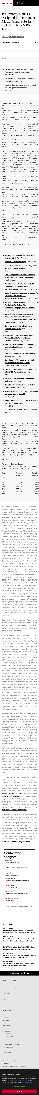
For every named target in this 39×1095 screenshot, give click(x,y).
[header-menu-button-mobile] (36, 3)
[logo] (7, 3)
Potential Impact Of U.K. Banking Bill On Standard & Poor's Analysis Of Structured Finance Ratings (20, 286)
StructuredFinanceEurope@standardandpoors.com (19, 906)
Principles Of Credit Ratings (15, 262)
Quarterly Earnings (8, 1036)
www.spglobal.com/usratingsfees (14, 810)
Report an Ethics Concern (9, 1050)
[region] (19, 1082)
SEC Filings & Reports (8, 1039)
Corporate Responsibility (9, 1061)
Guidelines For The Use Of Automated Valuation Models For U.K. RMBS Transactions (19, 362)
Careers (5, 1058)
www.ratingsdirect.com (14, 796)
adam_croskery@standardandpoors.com (16, 867)
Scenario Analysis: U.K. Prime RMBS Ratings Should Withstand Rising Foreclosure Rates (19, 338)
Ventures (5, 1022)
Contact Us (6, 1005)
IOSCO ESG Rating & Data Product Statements (15, 1066)
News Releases (7, 1033)
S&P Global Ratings (11, 981)
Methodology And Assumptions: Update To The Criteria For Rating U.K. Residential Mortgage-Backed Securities (21, 305)
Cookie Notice (28, 1082)
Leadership (6, 1063)
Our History (6, 1020)
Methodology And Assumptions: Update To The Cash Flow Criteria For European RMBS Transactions (21, 295)
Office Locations (7, 1052)
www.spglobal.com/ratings (12, 793)
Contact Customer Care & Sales (11, 1044)
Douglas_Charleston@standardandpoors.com (17, 880)
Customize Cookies (19, 1086)
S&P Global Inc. (9, 1010)
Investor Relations (7, 1031)
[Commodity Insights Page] (21, 973)
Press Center (6, 1025)
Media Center (6, 993)
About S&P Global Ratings (10, 988)
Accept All (19, 1091)
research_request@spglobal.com (17, 842)
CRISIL (5, 999)
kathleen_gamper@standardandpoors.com (17, 893)
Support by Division (8, 1047)
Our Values (6, 1017)
